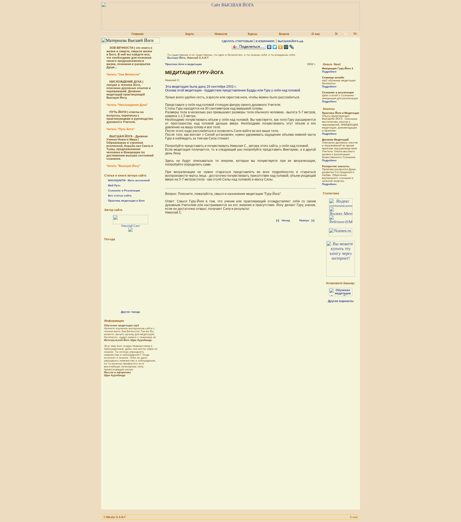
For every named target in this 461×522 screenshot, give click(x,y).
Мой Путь (114, 185)
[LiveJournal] (292, 46)
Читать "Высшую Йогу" (123, 165)
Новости (221, 33)
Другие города (130, 311)
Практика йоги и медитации (183, 64)
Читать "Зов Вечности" (123, 74)
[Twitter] (275, 46)
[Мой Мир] (286, 46)
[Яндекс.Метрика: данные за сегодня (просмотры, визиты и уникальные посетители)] (340, 211)
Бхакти (284, 33)
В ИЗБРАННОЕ (265, 41)
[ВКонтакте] (269, 46)
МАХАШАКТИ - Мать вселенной (129, 180)
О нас (316, 33)
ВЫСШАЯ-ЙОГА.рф (290, 41)
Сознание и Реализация (124, 190)
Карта (189, 33)
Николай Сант (130, 225)
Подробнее (329, 71)
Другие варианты (340, 301)
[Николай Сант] (130, 222)
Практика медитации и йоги (126, 200)
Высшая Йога (176, 57)
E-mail (353, 517)
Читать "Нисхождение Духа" (127, 104)
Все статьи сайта (120, 195)
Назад (286, 220)
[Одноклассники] (280, 46)
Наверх (304, 220)
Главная (137, 33)
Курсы (252, 33)
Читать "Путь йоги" (120, 129)
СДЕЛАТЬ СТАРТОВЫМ (237, 41)
